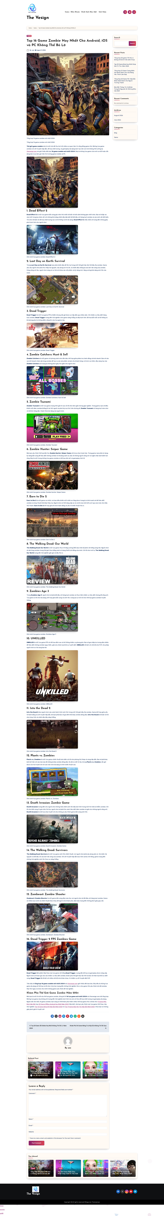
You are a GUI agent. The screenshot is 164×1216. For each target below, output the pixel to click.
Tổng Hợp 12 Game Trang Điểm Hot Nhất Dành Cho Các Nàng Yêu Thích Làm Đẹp (124, 72)
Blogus (87, 1202)
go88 (1, 1213)
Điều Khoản (75, 12)
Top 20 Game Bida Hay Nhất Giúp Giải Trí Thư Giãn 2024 (67, 1073)
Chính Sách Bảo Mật (89, 12)
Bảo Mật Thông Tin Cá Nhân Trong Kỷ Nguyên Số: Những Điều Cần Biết (125, 89)
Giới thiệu (102, 12)
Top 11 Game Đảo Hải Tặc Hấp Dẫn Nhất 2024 (80, 1007)
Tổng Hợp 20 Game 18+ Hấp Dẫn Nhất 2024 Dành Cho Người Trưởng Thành (125, 80)
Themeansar (96, 1202)
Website (31, 1132)
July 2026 (117, 120)
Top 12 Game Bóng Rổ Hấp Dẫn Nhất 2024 (49, 1007)
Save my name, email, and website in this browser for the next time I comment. (55, 1138)
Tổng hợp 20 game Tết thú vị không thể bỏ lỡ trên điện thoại (40, 1073)
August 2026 (118, 115)
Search (117, 37)
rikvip (1, 1206)
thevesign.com (32, 151)
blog (115, 133)
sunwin (2, 1209)
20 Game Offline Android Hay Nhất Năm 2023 (54, 1004)
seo (33, 50)
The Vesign (38, 18)
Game (67, 12)
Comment (32, 1093)
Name (31, 1119)
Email (31, 1125)
